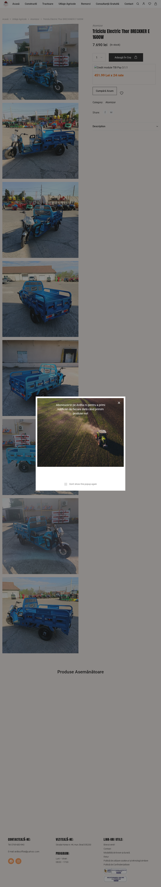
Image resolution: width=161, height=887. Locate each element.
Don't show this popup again (83, 484)
